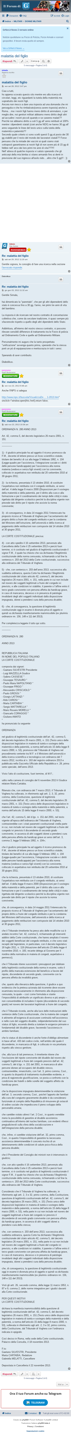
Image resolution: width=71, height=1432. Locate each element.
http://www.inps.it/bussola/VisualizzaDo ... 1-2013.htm (30, 397)
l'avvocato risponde (12, 267)
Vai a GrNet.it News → (14, 48)
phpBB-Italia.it (44, 1423)
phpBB (25, 1420)
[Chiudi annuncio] (67, 28)
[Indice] (35, 6)
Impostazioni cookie (35, 1431)
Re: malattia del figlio (15, 255)
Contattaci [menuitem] (32, 1413)
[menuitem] (12, 16)
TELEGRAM (38, 1402)
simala (5, 70)
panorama (6, 370)
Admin (12, 244)
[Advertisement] (35, 202)
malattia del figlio (14, 56)
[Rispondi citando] (60, 73)
